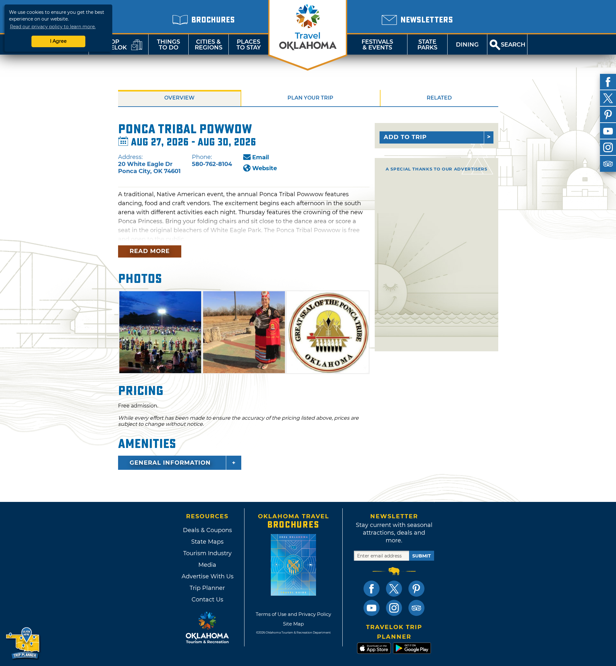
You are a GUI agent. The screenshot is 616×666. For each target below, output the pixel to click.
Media (207, 564)
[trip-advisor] (608, 164)
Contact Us (207, 599)
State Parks (427, 44)
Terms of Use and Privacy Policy (293, 614)
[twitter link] (394, 589)
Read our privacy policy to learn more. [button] (53, 27)
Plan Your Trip (310, 98)
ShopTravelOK (111, 44)
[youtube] (608, 131)
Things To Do (168, 44)
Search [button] (513, 44)
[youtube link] (372, 608)
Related (439, 98)
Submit (421, 556)
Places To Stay (248, 44)
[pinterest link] (416, 589)
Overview (179, 98)
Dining (467, 44)
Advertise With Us (207, 576)
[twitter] (608, 98)
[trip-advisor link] (416, 608)
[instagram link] (394, 608)
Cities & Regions (208, 44)
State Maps (207, 541)
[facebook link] (372, 589)
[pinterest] (608, 115)
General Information (170, 462)
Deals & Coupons (207, 530)
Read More (150, 251)
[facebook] (608, 82)
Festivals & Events (377, 44)
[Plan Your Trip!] (23, 643)
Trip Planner (207, 588)
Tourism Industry (207, 553)
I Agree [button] (58, 41)
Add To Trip (405, 137)
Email (260, 157)
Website (264, 168)
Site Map (293, 624)
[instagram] (608, 147)
